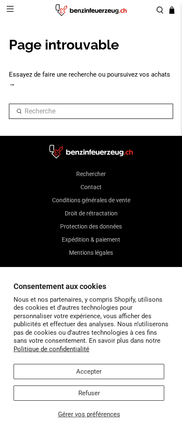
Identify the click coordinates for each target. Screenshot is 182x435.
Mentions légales (91, 252)
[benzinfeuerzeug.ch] (91, 10)
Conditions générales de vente (91, 200)
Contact (91, 187)
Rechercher (91, 174)
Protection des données (91, 226)
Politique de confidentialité (51, 349)
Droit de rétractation (91, 213)
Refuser (89, 393)
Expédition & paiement (91, 239)
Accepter (89, 371)
